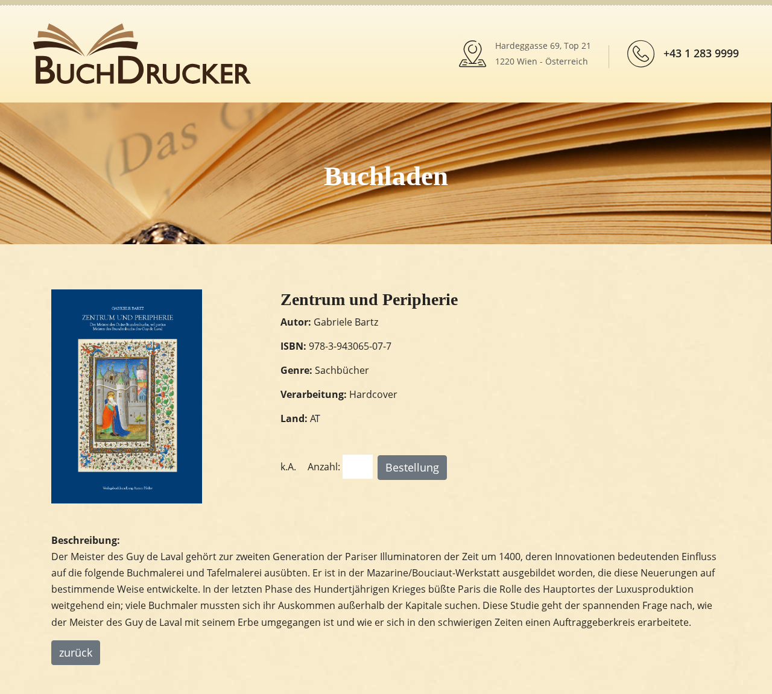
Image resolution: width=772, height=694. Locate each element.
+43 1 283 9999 (701, 53)
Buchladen (386, 176)
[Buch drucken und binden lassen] (142, 52)
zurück (75, 652)
